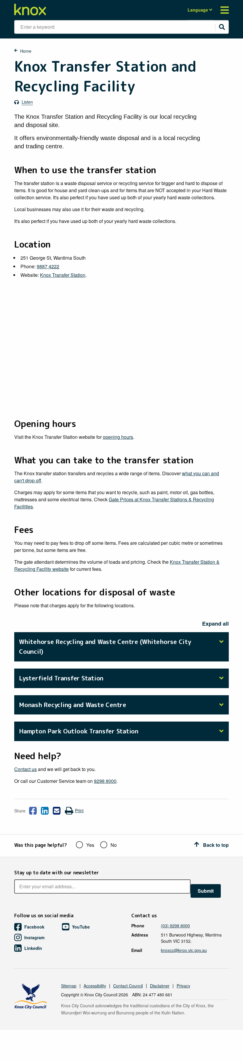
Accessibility (95, 986)
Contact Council (128, 986)
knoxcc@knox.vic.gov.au (184, 950)
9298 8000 (105, 781)
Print (79, 810)
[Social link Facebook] (33, 810)
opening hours (118, 436)
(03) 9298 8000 (175, 926)
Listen (27, 102)
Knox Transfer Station (62, 275)
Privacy (183, 986)
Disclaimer (160, 986)
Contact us (25, 769)
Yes (90, 844)
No (114, 844)
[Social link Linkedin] (45, 810)
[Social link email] (56, 810)
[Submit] (222, 27)
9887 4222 (48, 266)
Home (25, 51)
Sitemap (68, 986)
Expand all (215, 623)
